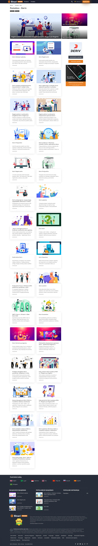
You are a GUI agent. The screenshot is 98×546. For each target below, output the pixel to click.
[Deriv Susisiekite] (49, 305)
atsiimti (45, 535)
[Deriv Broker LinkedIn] (82, 544)
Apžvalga (70, 535)
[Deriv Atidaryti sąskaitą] (22, 48)
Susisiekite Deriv (29, 544)
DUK (63, 537)
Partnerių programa (29, 535)
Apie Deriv (20, 535)
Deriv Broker (13, 535)
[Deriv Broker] (19, 517)
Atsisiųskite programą (79, 535)
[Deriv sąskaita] (49, 191)
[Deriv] (76, 53)
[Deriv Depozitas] (49, 248)
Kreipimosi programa (15, 540)
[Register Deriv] (76, 73)
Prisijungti (51, 535)
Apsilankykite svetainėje (75, 57)
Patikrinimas (13, 537)
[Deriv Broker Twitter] (77, 544)
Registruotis (86, 1)
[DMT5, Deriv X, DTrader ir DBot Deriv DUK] (22, 305)
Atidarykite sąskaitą (75, 61)
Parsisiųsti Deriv (26, 540)
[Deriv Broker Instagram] (84, 544)
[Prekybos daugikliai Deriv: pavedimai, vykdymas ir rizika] (22, 362)
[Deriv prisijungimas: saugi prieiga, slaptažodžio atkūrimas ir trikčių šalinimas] (22, 191)
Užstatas (57, 535)
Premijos (33, 1)
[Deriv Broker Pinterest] (86, 544)
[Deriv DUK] (49, 219)
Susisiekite (46, 537)
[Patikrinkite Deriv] (22, 248)
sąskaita (34, 537)
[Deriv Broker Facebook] (75, 544)
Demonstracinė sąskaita (71, 537)
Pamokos (26, 1)
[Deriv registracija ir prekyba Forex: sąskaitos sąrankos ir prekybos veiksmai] (49, 76)
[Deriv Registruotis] (49, 48)
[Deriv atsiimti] (49, 276)
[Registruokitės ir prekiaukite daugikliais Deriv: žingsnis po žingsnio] (22, 105)
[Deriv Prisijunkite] (22, 133)
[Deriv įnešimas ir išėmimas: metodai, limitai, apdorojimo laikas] (49, 133)
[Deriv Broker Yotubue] (79, 544)
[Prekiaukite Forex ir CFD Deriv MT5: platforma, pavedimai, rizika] (22, 276)
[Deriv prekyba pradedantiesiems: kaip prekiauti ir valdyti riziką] (22, 76)
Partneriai (40, 537)
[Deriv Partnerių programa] (22, 334)
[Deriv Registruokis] (22, 162)
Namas (11, 5)
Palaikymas (63, 535)
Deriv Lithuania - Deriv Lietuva (17, 544)
